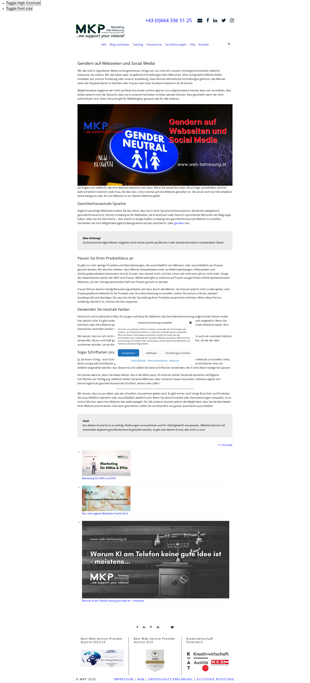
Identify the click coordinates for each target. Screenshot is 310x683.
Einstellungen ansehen (177, 353)
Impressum (174, 360)
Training (138, 44)
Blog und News (119, 44)
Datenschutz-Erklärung (170, 679)
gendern (179, 223)
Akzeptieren (128, 353)
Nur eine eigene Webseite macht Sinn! (105, 513)
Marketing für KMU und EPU (99, 478)
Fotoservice (154, 44)
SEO (103, 44)
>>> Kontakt (225, 445)
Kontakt (204, 44)
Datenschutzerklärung (157, 360)
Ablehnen (151, 353)
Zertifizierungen (176, 44)
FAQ (193, 44)
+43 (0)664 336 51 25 (168, 20)
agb (140, 679)
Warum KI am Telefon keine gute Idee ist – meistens (113, 600)
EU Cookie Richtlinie (215, 679)
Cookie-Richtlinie (138, 360)
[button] (190, 322)
